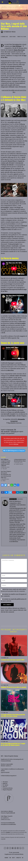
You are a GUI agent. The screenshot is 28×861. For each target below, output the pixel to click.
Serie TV (5, 786)
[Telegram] (18, 848)
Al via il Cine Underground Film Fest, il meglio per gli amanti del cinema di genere (13, 744)
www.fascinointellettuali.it (8, 822)
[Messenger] (6, 492)
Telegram (13, 431)
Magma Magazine (7, 789)
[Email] (25, 492)
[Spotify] (15, 848)
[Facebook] (3, 492)
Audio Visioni (13, 36)
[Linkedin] (18, 492)
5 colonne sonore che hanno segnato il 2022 (12, 660)
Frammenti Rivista (6, 761)
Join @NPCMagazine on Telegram (14, 450)
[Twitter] (10, 492)
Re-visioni (5, 785)
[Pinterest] (14, 492)
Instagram (10, 429)
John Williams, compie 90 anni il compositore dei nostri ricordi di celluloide (5, 462)
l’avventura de (19, 44)
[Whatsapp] (21, 492)
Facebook (6, 431)
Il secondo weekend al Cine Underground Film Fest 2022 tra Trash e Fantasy (13, 715)
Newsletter (18, 857)
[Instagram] (10, 848)
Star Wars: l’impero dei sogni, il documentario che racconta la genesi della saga (6, 474)
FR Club (16, 444)
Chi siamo (5, 782)
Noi (22, 857)
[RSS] (20, 848)
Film (10, 857)
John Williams (16, 46)
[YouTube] (13, 848)
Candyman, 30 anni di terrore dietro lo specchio (13, 687)
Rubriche (5, 783)
